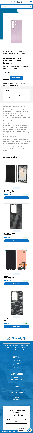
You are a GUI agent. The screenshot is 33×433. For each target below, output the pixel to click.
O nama (14, 347)
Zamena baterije (16, 402)
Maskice (21, 51)
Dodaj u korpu (16, 78)
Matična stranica (8, 51)
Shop (16, 51)
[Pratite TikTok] (18, 415)
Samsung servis (16, 397)
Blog (8, 347)
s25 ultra (16, 85)
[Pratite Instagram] (14, 415)
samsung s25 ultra (8, 85)
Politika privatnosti (21, 349)
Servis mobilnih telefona (12, 345)
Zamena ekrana (16, 399)
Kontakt (16, 352)
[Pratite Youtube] (22, 415)
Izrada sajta (25, 345)
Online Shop (17, 390)
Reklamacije (22, 347)
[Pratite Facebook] (11, 415)
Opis (7, 91)
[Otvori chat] (30, 430)
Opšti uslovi (9, 349)
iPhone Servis (16, 395)
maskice (22, 83)
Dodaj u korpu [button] (16, 198)
